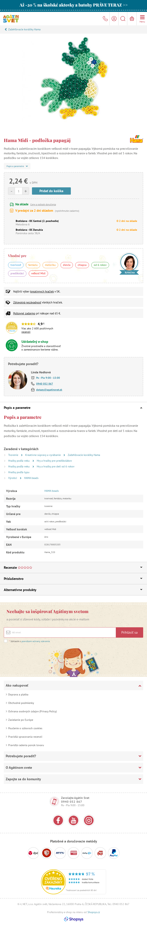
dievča (66, 265)
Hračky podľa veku (19, 460)
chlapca (82, 265)
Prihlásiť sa (129, 632)
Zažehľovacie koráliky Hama (24, 29)
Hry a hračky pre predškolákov (54, 460)
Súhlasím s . (29, 641)
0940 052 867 (44, 383)
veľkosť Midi (38, 273)
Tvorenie (13, 455)
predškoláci (17, 273)
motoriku (50, 265)
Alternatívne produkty (20, 590)
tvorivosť (16, 265)
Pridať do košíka (51, 191)
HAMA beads (31, 478)
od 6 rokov (100, 265)
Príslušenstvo (14, 578)
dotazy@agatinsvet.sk (49, 389)
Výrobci (13, 478)
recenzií (25, 332)
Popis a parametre (17, 407)
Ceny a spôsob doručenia (43, 204)
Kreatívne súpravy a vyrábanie (43, 455)
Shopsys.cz (93, 912)
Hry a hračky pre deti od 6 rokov (55, 466)
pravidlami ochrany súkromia (36, 641)
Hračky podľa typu (18, 472)
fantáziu (33, 265)
